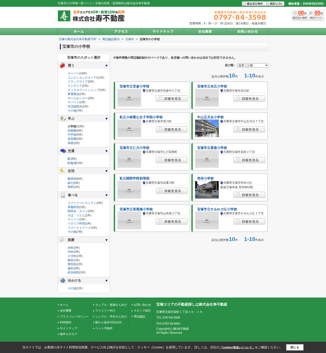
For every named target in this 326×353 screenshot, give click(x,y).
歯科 (70, 268)
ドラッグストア (78, 81)
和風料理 (73, 207)
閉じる (295, 347)
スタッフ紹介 (142, 310)
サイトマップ (68, 328)
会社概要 (65, 310)
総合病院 (73, 272)
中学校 (72, 134)
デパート (73, 102)
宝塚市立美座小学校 (212, 148)
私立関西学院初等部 (134, 178)
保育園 (72, 138)
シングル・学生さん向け (111, 316)
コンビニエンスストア (82, 77)
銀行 (70, 183)
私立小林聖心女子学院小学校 (141, 117)
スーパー (73, 73)
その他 (72, 110)
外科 (70, 251)
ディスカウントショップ (83, 90)
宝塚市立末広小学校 (212, 86)
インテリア (75, 85)
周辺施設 (139, 316)
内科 (70, 247)
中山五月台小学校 (210, 117)
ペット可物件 (104, 328)
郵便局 (72, 178)
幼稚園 (72, 130)
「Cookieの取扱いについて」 (237, 347)
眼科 (70, 260)
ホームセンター (78, 98)
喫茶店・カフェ (78, 211)
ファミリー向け (105, 310)
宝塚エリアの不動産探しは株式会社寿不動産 (191, 304)
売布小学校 (205, 178)
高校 (70, 143)
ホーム (64, 304)
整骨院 (72, 264)
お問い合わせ (142, 304)
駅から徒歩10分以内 (108, 322)
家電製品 (73, 94)
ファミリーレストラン (82, 203)
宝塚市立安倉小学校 (134, 86)
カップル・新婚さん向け (111, 304)
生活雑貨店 (75, 106)
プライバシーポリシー (74, 316)
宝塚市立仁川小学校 (134, 148)
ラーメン (73, 219)
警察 (70, 187)
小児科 (72, 256)
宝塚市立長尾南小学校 (136, 209)
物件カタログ (68, 334)
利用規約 (65, 322)
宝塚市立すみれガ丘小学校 (217, 209)
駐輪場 (72, 163)
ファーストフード (79, 227)
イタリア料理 (76, 223)
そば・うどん (76, 215)
